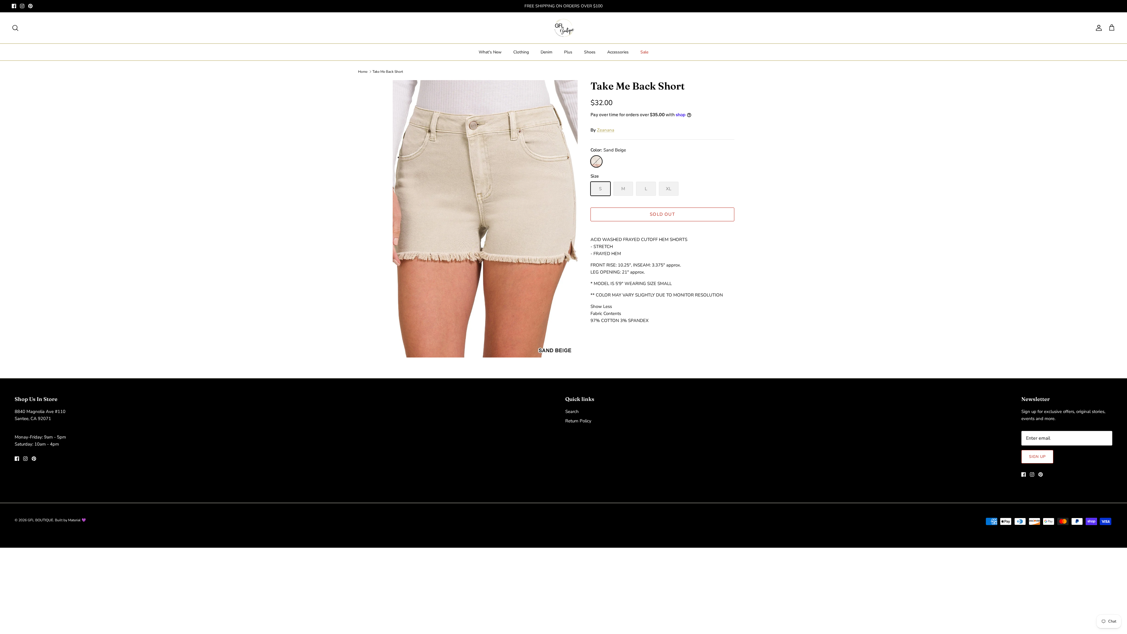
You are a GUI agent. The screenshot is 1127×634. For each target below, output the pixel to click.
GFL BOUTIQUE (40, 520)
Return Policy (578, 421)
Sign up (1037, 456)
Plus (568, 52)
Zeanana (605, 130)
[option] (485, 219)
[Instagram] (22, 6)
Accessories (618, 52)
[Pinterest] (30, 6)
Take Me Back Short (387, 71)
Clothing (521, 52)
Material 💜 (77, 520)
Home (362, 71)
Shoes (589, 52)
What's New (490, 52)
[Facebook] (14, 6)
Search (572, 411)
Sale (644, 52)
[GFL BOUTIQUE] (564, 28)
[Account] (1097, 27)
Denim (546, 52)
